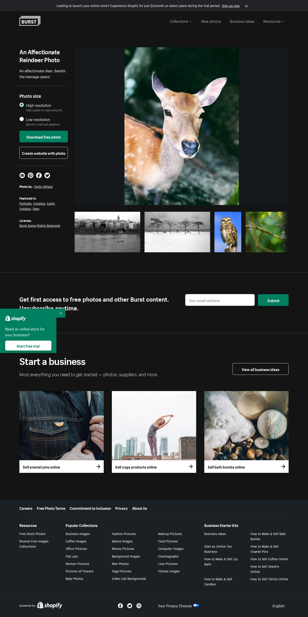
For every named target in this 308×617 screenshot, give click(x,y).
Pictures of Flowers (80, 570)
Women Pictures (77, 563)
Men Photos (120, 563)
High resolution (38, 105)
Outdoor (25, 208)
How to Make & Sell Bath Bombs (268, 536)
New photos (211, 21)
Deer (36, 208)
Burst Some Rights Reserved (39, 225)
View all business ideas (260, 369)
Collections (179, 21)
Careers (25, 508)
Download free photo (43, 136)
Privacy (121, 508)
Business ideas (242, 21)
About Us (139, 508)
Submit (273, 300)
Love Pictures (168, 563)
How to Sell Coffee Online (269, 558)
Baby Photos (74, 578)
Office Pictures (76, 548)
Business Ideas (215, 533)
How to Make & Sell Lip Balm (220, 561)
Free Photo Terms (51, 508)
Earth (51, 203)
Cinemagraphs (168, 555)
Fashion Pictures (124, 533)
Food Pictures (168, 540)
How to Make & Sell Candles (218, 581)
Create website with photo (43, 153)
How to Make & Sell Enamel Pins (264, 549)
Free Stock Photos (32, 533)
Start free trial (28, 345)
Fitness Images (169, 570)
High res (109, 247)
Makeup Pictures (170, 533)
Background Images (126, 555)
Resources (272, 21)
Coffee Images (76, 540)
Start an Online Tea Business (218, 549)
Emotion (39, 203)
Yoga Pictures (121, 570)
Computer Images (171, 548)
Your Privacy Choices (175, 605)
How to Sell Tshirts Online (269, 578)
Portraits (25, 203)
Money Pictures (123, 548)
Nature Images (122, 540)
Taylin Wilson (43, 186)
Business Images (78, 533)
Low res (126, 247)
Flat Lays (72, 555)
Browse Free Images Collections (33, 543)
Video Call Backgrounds (129, 578)
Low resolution (38, 119)
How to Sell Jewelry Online (265, 569)
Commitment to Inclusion (90, 508)
